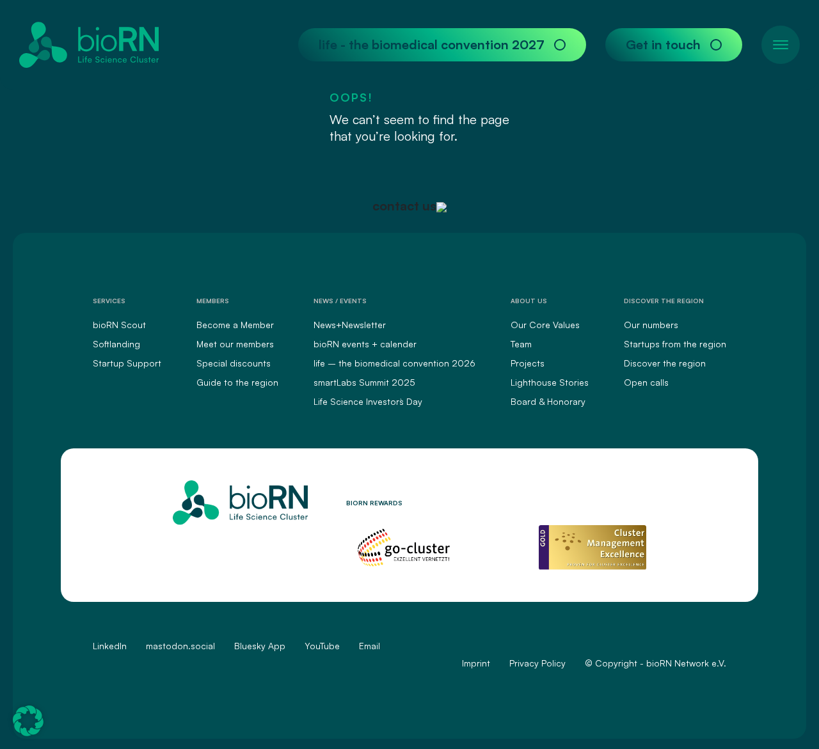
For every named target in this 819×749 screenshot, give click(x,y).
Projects (528, 363)
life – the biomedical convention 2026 (394, 363)
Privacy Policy (537, 663)
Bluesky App (259, 645)
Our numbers (651, 324)
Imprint (476, 663)
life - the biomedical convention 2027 (432, 44)
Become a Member (235, 324)
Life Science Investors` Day (368, 401)
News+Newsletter (350, 324)
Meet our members (235, 343)
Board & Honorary (548, 401)
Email (369, 645)
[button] (28, 721)
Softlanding (116, 343)
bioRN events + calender (365, 343)
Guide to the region (237, 382)
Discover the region (665, 363)
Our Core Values (545, 324)
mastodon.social (180, 645)
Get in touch (663, 44)
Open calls (646, 382)
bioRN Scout (119, 324)
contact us (404, 206)
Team (521, 343)
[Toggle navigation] (780, 45)
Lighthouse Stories (550, 382)
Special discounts (233, 363)
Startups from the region (675, 343)
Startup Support (127, 363)
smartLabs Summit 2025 (364, 382)
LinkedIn (110, 645)
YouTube (322, 645)
